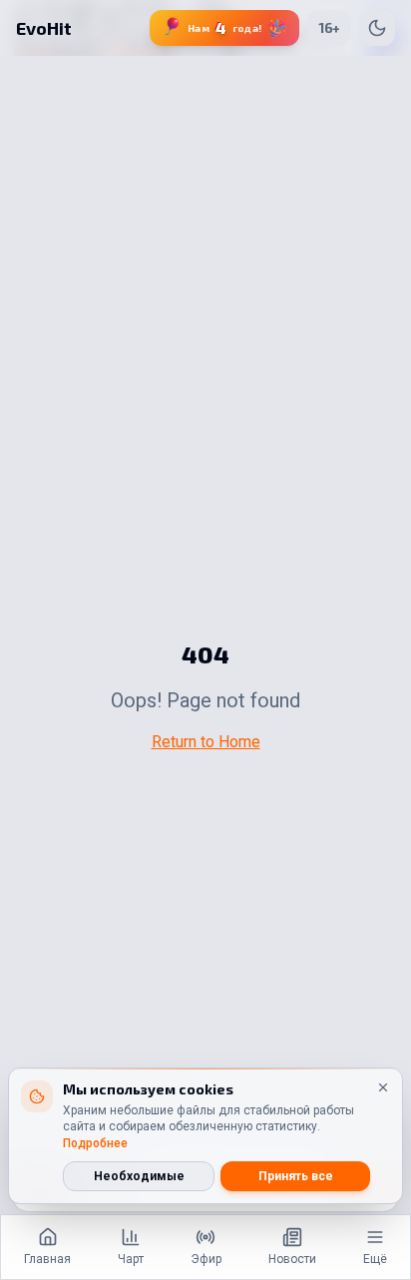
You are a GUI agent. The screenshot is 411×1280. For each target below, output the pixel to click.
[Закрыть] (383, 1087)
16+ (329, 27)
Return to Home (206, 741)
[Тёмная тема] (377, 28)
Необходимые (139, 1176)
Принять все (295, 1176)
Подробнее (95, 1143)
